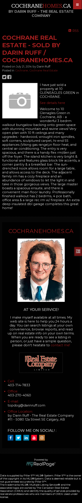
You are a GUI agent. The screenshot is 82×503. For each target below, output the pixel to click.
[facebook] (12, 438)
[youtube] (35, 438)
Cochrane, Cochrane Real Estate (36, 70)
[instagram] (43, 438)
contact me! (60, 345)
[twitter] (19, 438)
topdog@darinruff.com (26, 405)
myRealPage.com (41, 464)
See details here (52, 103)
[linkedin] (27, 438)
